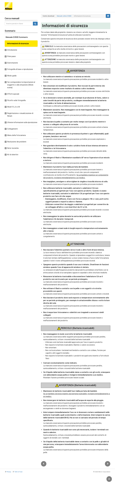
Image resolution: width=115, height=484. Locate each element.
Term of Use (18, 472)
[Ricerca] (35, 24)
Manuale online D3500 (64, 16)
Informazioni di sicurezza (18, 43)
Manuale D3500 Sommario (17, 37)
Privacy (9, 472)
